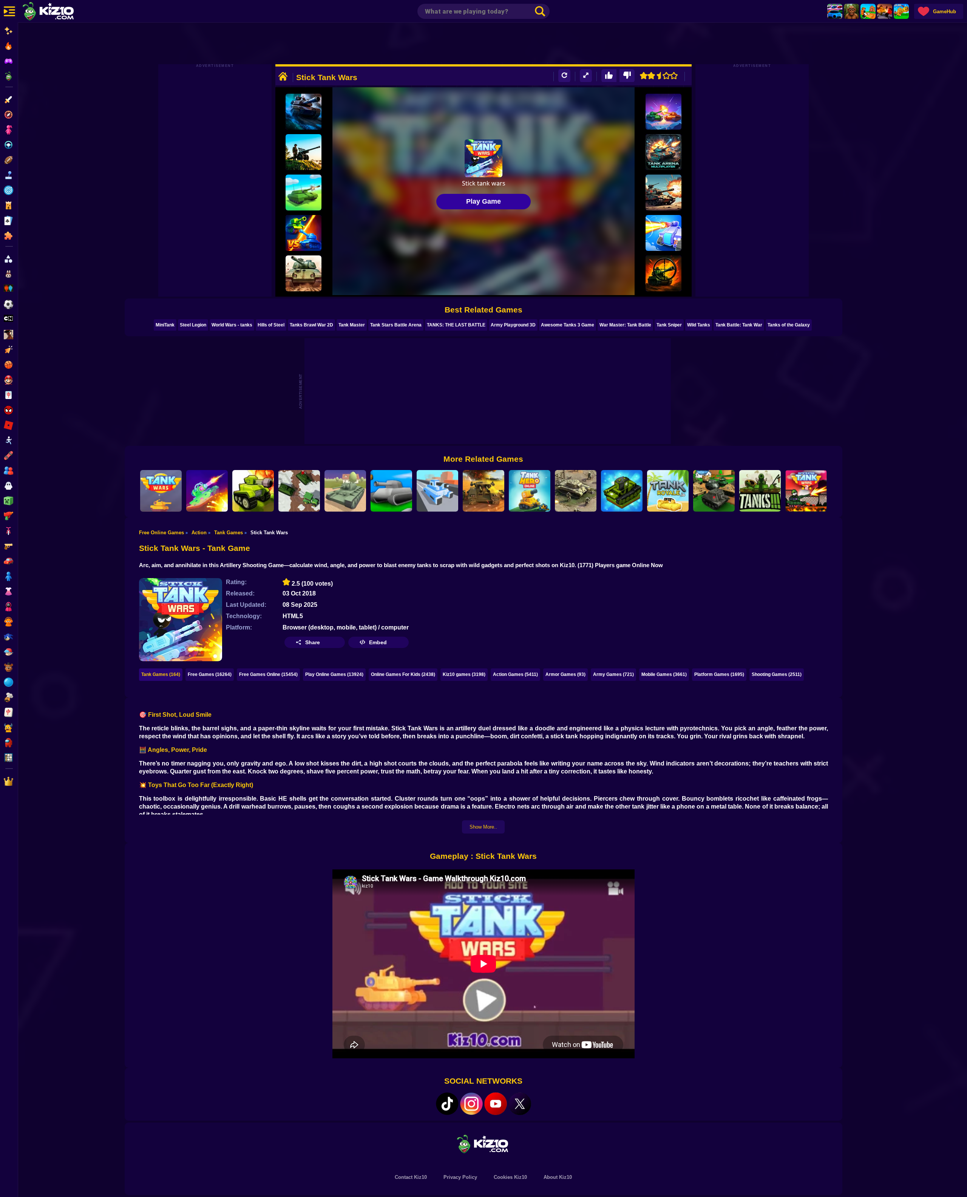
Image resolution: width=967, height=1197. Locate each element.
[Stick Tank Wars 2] (806, 491)
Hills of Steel (271, 325)
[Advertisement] (483, 43)
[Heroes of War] (575, 491)
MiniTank (165, 325)
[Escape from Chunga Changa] (851, 11)
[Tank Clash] (303, 112)
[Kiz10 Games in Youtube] (495, 1103)
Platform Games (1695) (719, 674)
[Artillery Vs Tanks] (303, 152)
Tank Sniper (669, 325)
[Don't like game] (627, 75)
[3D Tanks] (760, 491)
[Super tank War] (622, 491)
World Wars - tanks (232, 325)
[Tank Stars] (207, 491)
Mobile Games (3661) (664, 674)
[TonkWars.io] (391, 491)
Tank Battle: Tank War (738, 325)
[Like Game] (608, 75)
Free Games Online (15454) (268, 674)
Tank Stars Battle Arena (396, 325)
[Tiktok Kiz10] (447, 1103)
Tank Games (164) (160, 674)
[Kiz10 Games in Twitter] (519, 1103)
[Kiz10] (60, 12)
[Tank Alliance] (345, 491)
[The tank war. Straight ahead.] (663, 192)
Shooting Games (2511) (777, 674)
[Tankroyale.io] (668, 491)
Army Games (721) (613, 674)
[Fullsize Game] (586, 75)
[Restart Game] (564, 75)
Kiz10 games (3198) (464, 674)
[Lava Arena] (884, 11)
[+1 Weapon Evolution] (901, 11)
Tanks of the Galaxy (789, 325)
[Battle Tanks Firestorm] (303, 273)
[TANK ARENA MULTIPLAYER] (663, 152)
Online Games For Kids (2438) (403, 674)
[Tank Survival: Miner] (663, 233)
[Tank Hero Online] (529, 491)
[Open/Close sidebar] (9, 11)
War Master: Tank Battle (625, 325)
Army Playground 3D (513, 325)
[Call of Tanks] (483, 491)
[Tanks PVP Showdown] (253, 491)
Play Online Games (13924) (334, 674)
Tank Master (351, 325)
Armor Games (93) (565, 674)
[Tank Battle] (714, 491)
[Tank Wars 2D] (161, 491)
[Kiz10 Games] (483, 1143)
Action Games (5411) (515, 674)
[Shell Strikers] (663, 112)
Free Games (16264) (210, 674)
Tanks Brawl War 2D (311, 325)
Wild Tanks (698, 325)
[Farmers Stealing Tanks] (299, 491)
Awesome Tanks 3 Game (567, 325)
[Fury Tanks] (303, 233)
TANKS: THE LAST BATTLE (456, 325)
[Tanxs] (303, 192)
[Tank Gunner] (663, 273)
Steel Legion (193, 325)
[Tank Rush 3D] (437, 491)
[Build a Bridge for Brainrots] (868, 11)
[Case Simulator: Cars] (834, 11)
